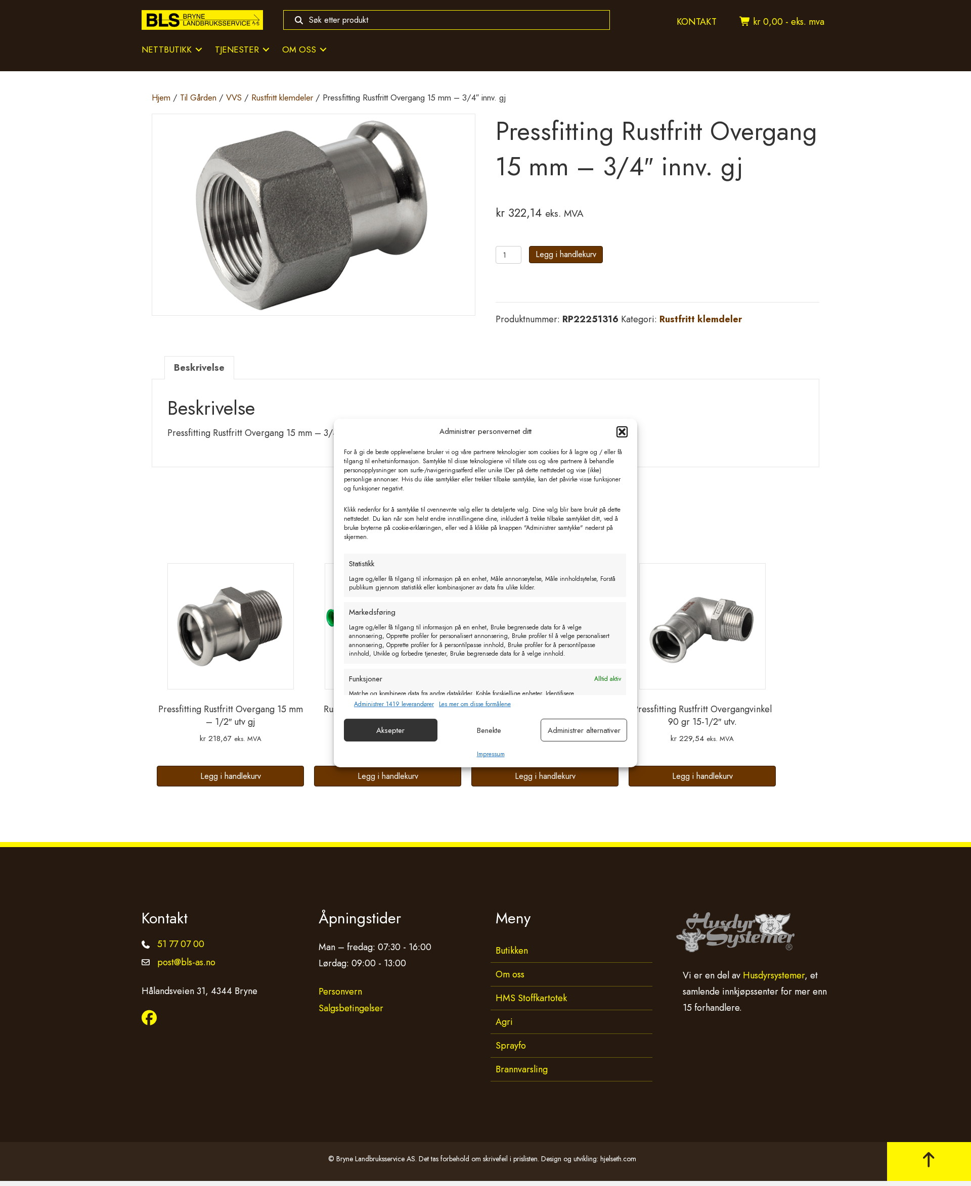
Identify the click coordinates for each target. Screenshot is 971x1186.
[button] (622, 432)
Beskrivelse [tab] (199, 367)
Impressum (491, 754)
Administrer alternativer (584, 730)
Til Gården (198, 97)
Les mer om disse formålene (475, 704)
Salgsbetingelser (351, 1008)
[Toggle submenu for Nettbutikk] (199, 50)
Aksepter (390, 730)
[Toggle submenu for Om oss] (323, 50)
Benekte (489, 730)
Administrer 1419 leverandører (394, 704)
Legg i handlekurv (566, 254)
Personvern (340, 991)
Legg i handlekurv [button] (230, 776)
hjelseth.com (618, 1159)
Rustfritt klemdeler (282, 97)
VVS (234, 97)
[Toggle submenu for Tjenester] (266, 50)
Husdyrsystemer (774, 975)
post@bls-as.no (186, 962)
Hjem (161, 97)
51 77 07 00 (180, 944)
